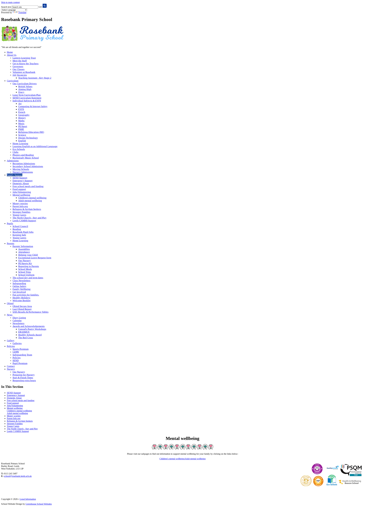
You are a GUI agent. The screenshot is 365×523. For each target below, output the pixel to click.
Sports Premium (21, 349)
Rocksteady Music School (26, 157)
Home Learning (20, 143)
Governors (18, 66)
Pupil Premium (20, 363)
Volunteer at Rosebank (24, 72)
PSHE (21, 129)
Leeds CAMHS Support (24, 220)
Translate (22, 12)
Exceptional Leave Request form (34, 257)
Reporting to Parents (28, 266)
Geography (24, 115)
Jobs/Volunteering (22, 192)
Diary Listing (19, 317)
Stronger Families (21, 212)
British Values (25, 86)
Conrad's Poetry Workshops (32, 329)
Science (22, 135)
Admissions (13, 160)
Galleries (17, 343)
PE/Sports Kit (25, 263)
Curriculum (12, 80)
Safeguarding (19, 283)
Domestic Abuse (21, 183)
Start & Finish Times (23, 377)
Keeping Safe (19, 235)
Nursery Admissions (23, 172)
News (9, 314)
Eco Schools (19, 149)
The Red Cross (25, 337)
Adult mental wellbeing (30, 200)
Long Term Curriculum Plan (27, 95)
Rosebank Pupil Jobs (23, 232)
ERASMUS (23, 332)
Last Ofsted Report (22, 309)
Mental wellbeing (21, 195)
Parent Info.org (20, 206)
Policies (11, 346)
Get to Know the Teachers (25, 63)
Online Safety (19, 286)
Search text (6, 7)
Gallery (10, 340)
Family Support (14, 175)
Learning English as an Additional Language (35, 146)
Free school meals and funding (28, 186)
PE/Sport (22, 126)
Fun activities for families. (26, 294)
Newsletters (18, 323)
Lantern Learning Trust (24, 58)
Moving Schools (21, 169)
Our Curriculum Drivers (25, 83)
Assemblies (24, 249)
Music (21, 123)
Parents (10, 243)
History (22, 117)
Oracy (21, 92)
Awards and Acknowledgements (29, 326)
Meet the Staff (20, 60)
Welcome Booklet (22, 300)
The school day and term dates (28, 277)
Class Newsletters (21, 280)
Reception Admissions (24, 163)
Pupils (10, 223)
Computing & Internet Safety (32, 106)
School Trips (24, 272)
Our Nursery (24, 260)
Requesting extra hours (24, 380)
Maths (21, 120)
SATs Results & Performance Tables (30, 312)
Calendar (17, 320)
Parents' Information (23, 246)
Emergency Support (23, 180)
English (22, 140)
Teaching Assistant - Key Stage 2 (34, 78)
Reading (17, 229)
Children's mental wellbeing (32, 197)
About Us (11, 55)
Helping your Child (28, 255)
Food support (19, 189)
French (21, 112)
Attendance (24, 252)
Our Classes (19, 69)
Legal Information (28, 499)
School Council (20, 226)
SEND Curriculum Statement (27, 97)
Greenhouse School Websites (39, 504)
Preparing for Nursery (24, 374)
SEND (16, 360)
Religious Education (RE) (31, 132)
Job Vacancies (20, 75)
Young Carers (19, 215)
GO (40, 7)
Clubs (15, 152)
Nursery (11, 369)
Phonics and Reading (23, 155)
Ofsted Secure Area (22, 306)
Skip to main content (10, 2)
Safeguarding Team (22, 354)
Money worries (20, 203)
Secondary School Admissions (28, 166)
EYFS (21, 109)
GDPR (16, 352)
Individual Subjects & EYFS (27, 100)
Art (20, 103)
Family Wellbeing (22, 289)
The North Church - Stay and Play (29, 217)
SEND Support (20, 177)
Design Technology (28, 137)
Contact (11, 366)
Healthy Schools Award (30, 334)
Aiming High (24, 89)
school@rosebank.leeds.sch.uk (18, 476)
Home (10, 52)
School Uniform (26, 274)
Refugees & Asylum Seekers (27, 209)
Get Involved (19, 292)
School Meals (25, 269)
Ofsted (10, 303)
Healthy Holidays (21, 297)
